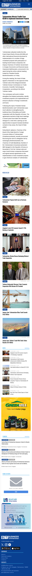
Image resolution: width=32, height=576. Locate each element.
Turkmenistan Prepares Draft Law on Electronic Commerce (14, 201)
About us (3, 554)
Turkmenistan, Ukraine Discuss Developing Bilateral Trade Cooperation (16, 257)
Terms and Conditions (6, 556)
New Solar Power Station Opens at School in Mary (19, 393)
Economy (5, 13)
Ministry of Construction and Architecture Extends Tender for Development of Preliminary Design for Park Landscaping (16, 453)
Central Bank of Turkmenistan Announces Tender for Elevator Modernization (16, 443)
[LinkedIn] (20, 22)
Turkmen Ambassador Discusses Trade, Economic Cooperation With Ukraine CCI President (15, 285)
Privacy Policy (4, 558)
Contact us (3, 559)
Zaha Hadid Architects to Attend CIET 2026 (19, 367)
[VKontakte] (22, 22)
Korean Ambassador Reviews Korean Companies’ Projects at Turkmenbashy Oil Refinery (19, 380)
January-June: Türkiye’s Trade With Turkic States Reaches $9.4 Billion (15, 342)
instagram (6, 544)
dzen (9, 544)
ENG (20, 1)
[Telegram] (24, 22)
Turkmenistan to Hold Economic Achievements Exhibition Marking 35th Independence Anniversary (18, 361)
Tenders (5, 436)
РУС (28, 1)
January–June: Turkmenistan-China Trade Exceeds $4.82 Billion (15, 313)
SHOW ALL (27, 348)
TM (24, 1)
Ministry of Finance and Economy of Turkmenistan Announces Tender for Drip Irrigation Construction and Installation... (16, 462)
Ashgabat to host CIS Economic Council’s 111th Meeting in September (14, 229)
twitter (2, 544)
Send (16, 492)
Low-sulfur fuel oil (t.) (19, 9)
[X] (18, 22)
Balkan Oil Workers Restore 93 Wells (18, 387)
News (4, 348)
